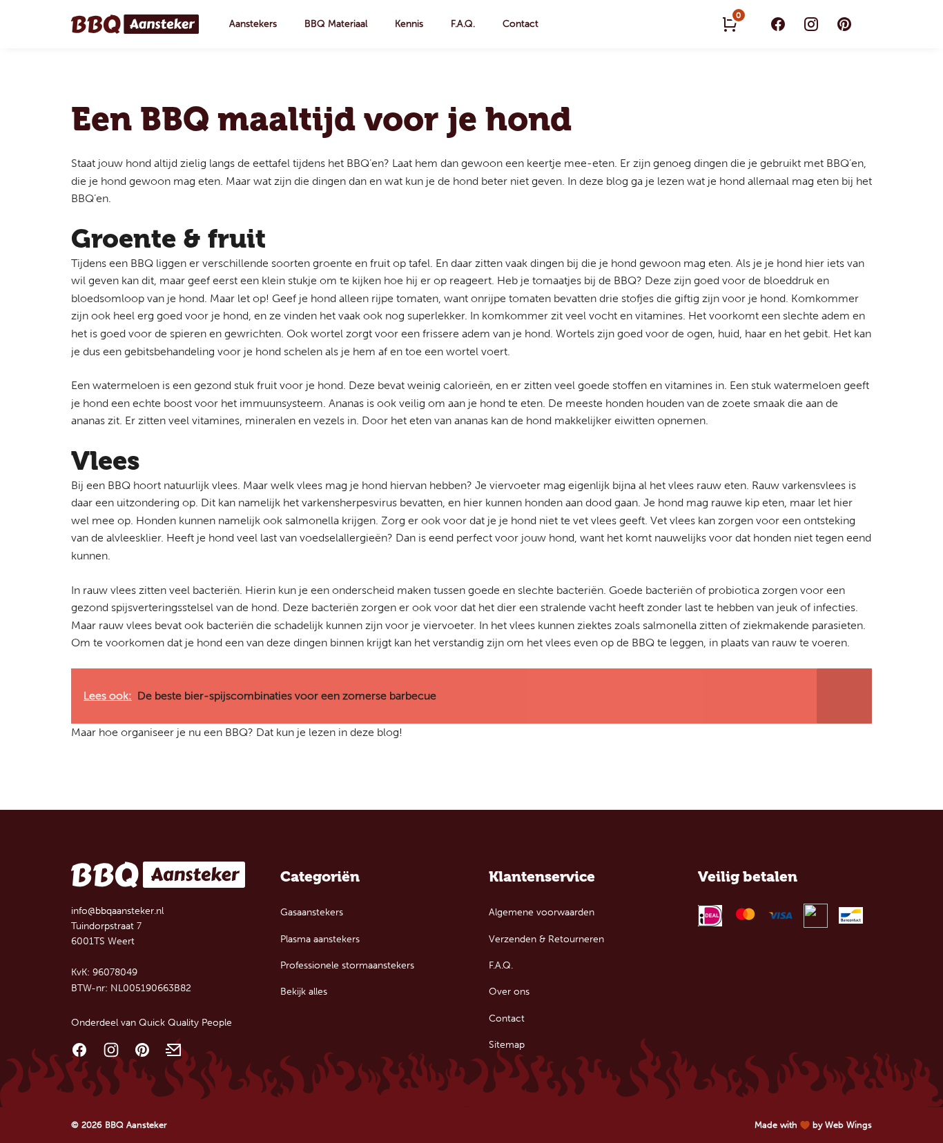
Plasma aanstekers (320, 939)
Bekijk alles (303, 991)
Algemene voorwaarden (541, 912)
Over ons (509, 991)
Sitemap (507, 1045)
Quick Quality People (185, 1022)
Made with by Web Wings (813, 1125)
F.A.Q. (463, 24)
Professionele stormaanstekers (347, 965)
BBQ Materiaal (335, 24)
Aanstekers (253, 24)
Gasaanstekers (311, 912)
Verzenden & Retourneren (546, 939)
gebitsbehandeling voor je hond (202, 351)
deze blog (374, 732)
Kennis (409, 24)
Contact (520, 24)
